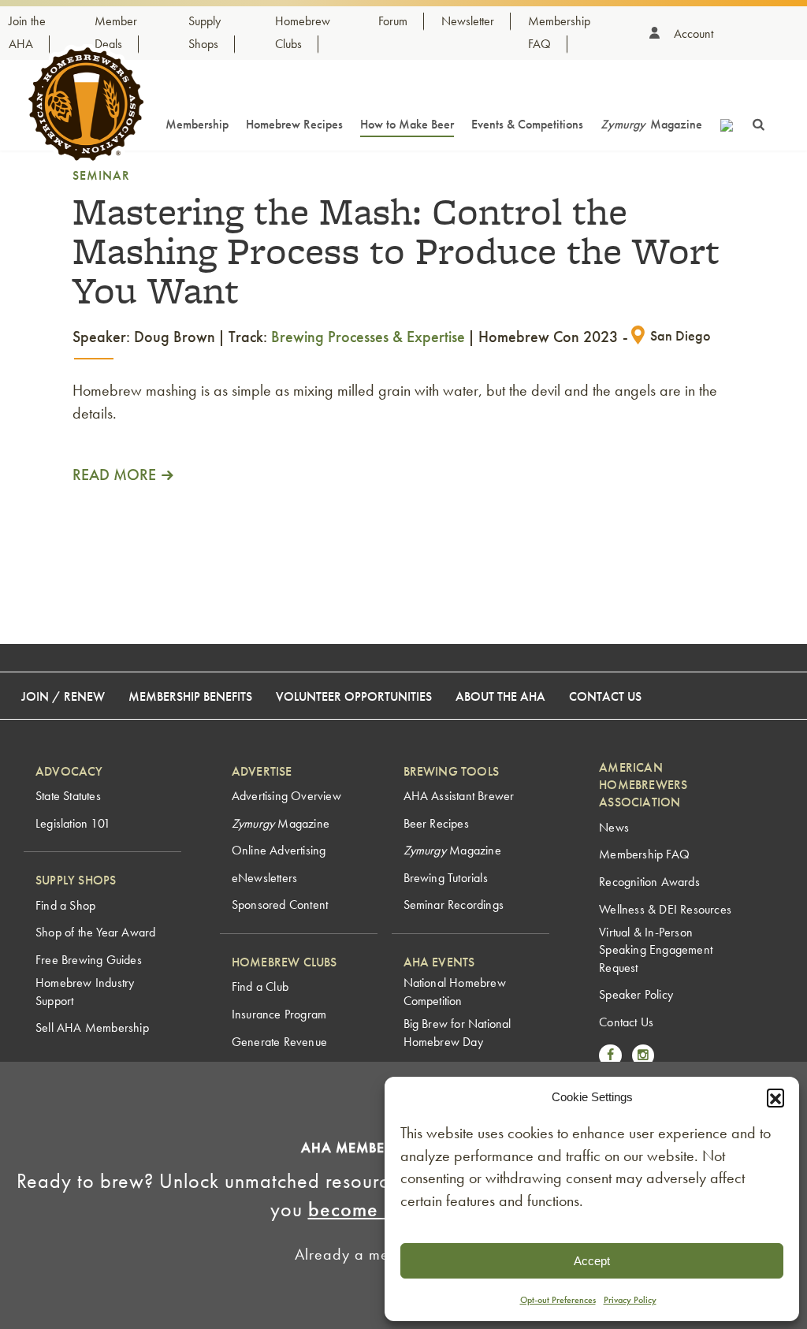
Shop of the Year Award (95, 932)
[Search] (759, 123)
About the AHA (500, 696)
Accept (592, 1261)
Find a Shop (65, 905)
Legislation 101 (72, 823)
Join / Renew (63, 696)
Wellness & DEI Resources (665, 909)
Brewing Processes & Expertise (368, 336)
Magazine (651, 124)
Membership (197, 124)
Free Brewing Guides (88, 959)
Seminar (101, 175)
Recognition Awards (649, 881)
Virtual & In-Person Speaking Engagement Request (655, 950)
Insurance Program (279, 1014)
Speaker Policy (636, 994)
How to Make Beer (407, 124)
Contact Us (605, 696)
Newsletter (467, 21)
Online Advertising (279, 850)
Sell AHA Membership (92, 1027)
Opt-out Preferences (558, 1300)
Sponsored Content (280, 904)
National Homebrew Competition (455, 991)
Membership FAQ (644, 854)
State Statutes (68, 795)
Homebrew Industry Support (84, 991)
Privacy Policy (630, 1300)
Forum (392, 21)
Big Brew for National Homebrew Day (457, 1032)
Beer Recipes (436, 823)
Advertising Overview (286, 795)
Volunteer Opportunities (354, 696)
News (614, 827)
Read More (114, 474)
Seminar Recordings (454, 904)
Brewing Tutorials (446, 877)
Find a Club (260, 986)
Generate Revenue (279, 1041)
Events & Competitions (527, 124)
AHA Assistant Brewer (459, 795)
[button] (775, 1097)
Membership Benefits (190, 696)
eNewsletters (264, 877)
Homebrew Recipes (294, 124)
